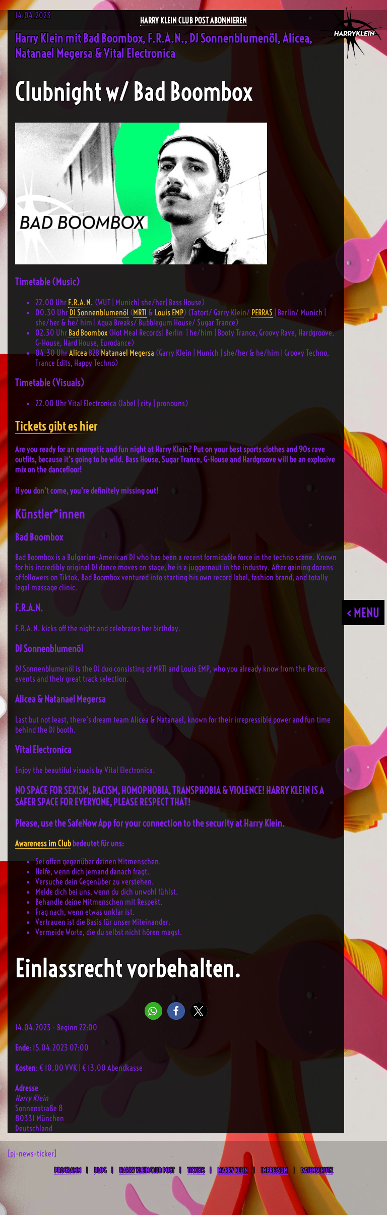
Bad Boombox (88, 332)
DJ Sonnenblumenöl (99, 312)
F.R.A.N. (80, 302)
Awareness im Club (43, 843)
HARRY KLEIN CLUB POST (146, 1170)
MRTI (140, 312)
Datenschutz (317, 1170)
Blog (100, 1170)
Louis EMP (169, 312)
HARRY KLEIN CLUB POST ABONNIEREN (193, 20)
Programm (67, 1170)
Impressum (274, 1170)
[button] (153, 1011)
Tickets (196, 1170)
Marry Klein (233, 1170)
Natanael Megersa (127, 353)
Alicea (78, 353)
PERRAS (262, 312)
